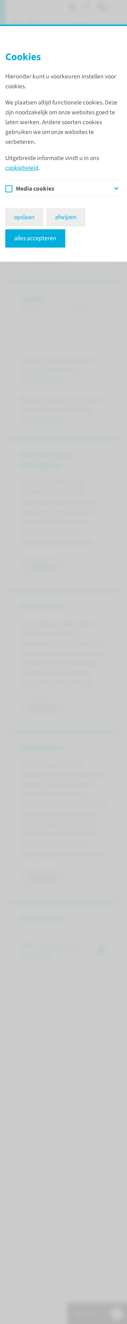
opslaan (24, 217)
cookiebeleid (21, 168)
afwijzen (66, 217)
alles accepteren (35, 238)
